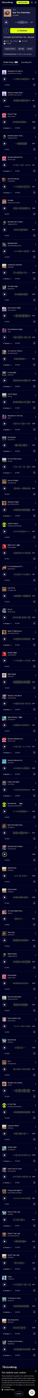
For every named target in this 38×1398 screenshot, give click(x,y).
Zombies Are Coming (15, 1083)
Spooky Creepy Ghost (15, 92)
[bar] (35, 2)
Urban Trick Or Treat (15, 1169)
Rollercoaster (12, 889)
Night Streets (12, 954)
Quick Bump (12, 1040)
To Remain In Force (14, 1298)
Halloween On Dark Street (15, 71)
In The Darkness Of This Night (15, 566)
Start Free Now (22, 2)
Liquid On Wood (13, 1126)
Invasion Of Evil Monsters (15, 1341)
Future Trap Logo (13, 1255)
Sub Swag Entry (13, 1320)
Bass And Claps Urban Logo (15, 825)
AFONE (16, 15)
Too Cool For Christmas (15, 351)
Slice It (10, 609)
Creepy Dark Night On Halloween (15, 1190)
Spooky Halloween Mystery (15, 760)
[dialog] (19, 1383)
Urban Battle (12, 975)
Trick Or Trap (12, 114)
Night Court (12, 545)
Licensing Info (26, 62)
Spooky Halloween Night (15, 157)
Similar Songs (10, 62)
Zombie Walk (12, 1147)
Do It (9, 1061)
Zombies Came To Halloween (15, 136)
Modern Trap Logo (14, 1233)
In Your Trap (12, 1104)
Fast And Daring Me (14, 997)
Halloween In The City (15, 416)
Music (14, 9)
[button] (19, 1389)
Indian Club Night (13, 782)
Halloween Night (13, 502)
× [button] (35, 1371)
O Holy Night (12, 372)
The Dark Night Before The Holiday (15, 911)
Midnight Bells (12, 243)
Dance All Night (13, 480)
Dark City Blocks (13, 179)
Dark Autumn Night (14, 308)
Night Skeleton (13, 717)
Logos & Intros (10, 49)
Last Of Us (11, 588)
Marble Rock (12, 868)
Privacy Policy (31, 1382)
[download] (34, 84)
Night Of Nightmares (15, 631)
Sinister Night (12, 653)
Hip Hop (21, 49)
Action (29, 49)
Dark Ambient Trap (14, 1018)
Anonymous (12, 437)
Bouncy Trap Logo (14, 1212)
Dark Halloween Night (15, 329)
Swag (10, 1276)
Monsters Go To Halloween (15, 222)
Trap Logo (11, 932)
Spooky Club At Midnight (15, 846)
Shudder (10, 200)
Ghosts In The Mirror (15, 695)
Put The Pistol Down (15, 459)
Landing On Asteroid (15, 265)
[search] (32, 2)
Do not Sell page (6, 1387)
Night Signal (12, 674)
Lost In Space (12, 394)
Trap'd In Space (13, 523)
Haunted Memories (13, 803)
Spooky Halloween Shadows (15, 739)
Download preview (10, 54)
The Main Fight (13, 286)
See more (31, 37)
